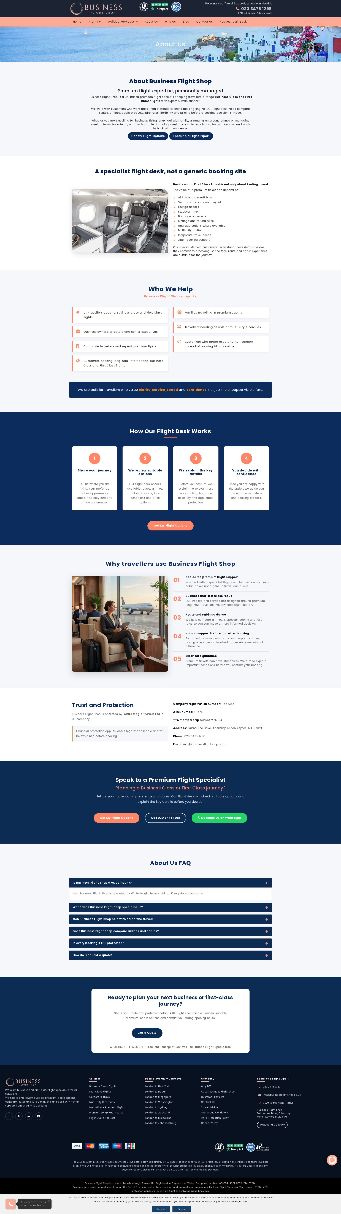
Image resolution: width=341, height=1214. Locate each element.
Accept (161, 1209)
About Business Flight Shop (218, 1092)
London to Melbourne (158, 1118)
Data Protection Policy (215, 1118)
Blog (186, 22)
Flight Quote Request (102, 1118)
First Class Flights (100, 1092)
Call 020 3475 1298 (165, 818)
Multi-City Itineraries (102, 1102)
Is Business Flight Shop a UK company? (102, 882)
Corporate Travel (100, 1097)
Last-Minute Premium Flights (107, 1108)
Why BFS (206, 1086)
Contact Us (204, 22)
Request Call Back (233, 22)
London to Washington (159, 1102)
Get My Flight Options (148, 136)
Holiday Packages (122, 22)
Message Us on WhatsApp (220, 818)
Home (77, 22)
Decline (181, 1209)
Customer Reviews (212, 1097)
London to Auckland (157, 1113)
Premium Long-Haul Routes (106, 1113)
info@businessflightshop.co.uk (282, 1095)
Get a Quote (147, 1033)
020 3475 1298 (256, 9)
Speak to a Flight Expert (191, 136)
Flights (93, 22)
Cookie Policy (209, 1123)
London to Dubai (155, 1092)
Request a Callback (272, 1125)
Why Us (170, 22)
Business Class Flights (103, 1086)
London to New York (157, 1086)
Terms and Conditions (215, 1113)
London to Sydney (156, 1108)
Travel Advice (209, 1108)
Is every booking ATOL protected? (98, 943)
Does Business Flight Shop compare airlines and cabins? (116, 931)
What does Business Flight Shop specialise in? (108, 907)
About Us (151, 22)
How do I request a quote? (93, 955)
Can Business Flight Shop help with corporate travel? (113, 919)
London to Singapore (158, 1097)
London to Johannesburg (160, 1123)
